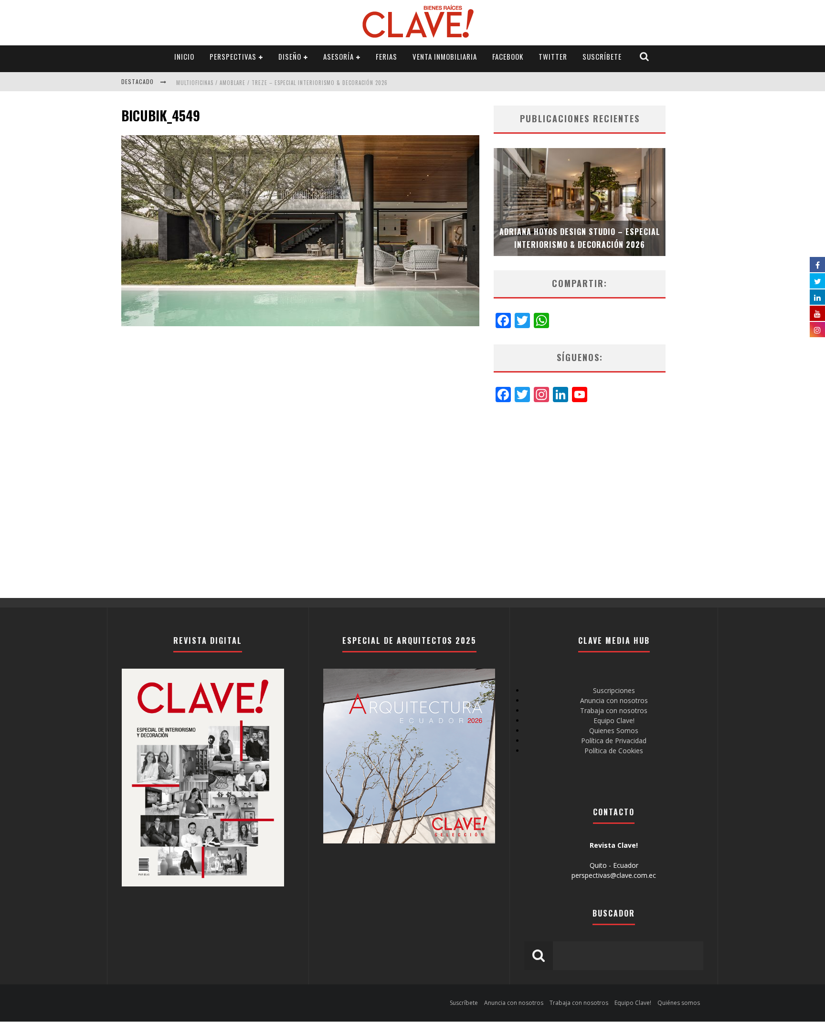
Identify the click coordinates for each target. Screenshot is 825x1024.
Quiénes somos (678, 1003)
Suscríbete (602, 56)
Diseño (289, 56)
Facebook (507, 56)
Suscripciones (614, 690)
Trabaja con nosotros (613, 710)
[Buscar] (644, 56)
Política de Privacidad (613, 740)
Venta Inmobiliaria (444, 56)
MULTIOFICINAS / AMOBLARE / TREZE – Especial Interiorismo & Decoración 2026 (282, 82)
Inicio (184, 56)
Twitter (553, 56)
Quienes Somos (613, 730)
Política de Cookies (613, 750)
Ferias (386, 56)
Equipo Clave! (614, 720)
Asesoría (338, 56)
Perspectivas (233, 56)
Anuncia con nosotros (614, 700)
